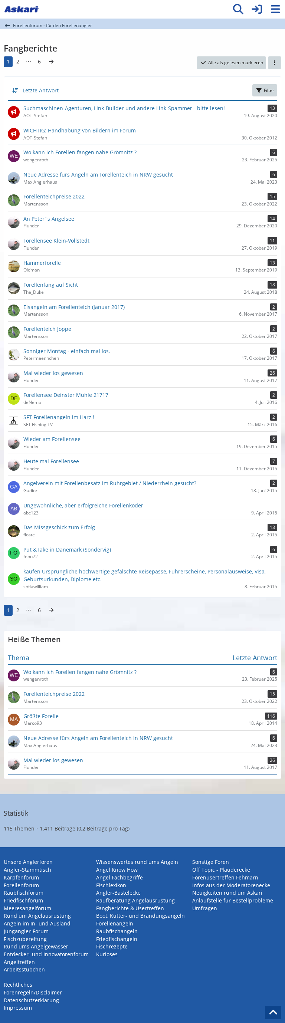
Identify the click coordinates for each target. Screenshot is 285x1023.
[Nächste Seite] (51, 61)
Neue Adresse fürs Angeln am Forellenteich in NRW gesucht (98, 737)
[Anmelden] (256, 9)
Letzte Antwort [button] (41, 90)
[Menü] (275, 9)
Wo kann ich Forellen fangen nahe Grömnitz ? (80, 671)
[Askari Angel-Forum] (21, 9)
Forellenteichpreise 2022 (54, 693)
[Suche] (238, 9)
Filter (269, 90)
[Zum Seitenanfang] (273, 1012)
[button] (274, 62)
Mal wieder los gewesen (53, 760)
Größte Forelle (41, 716)
